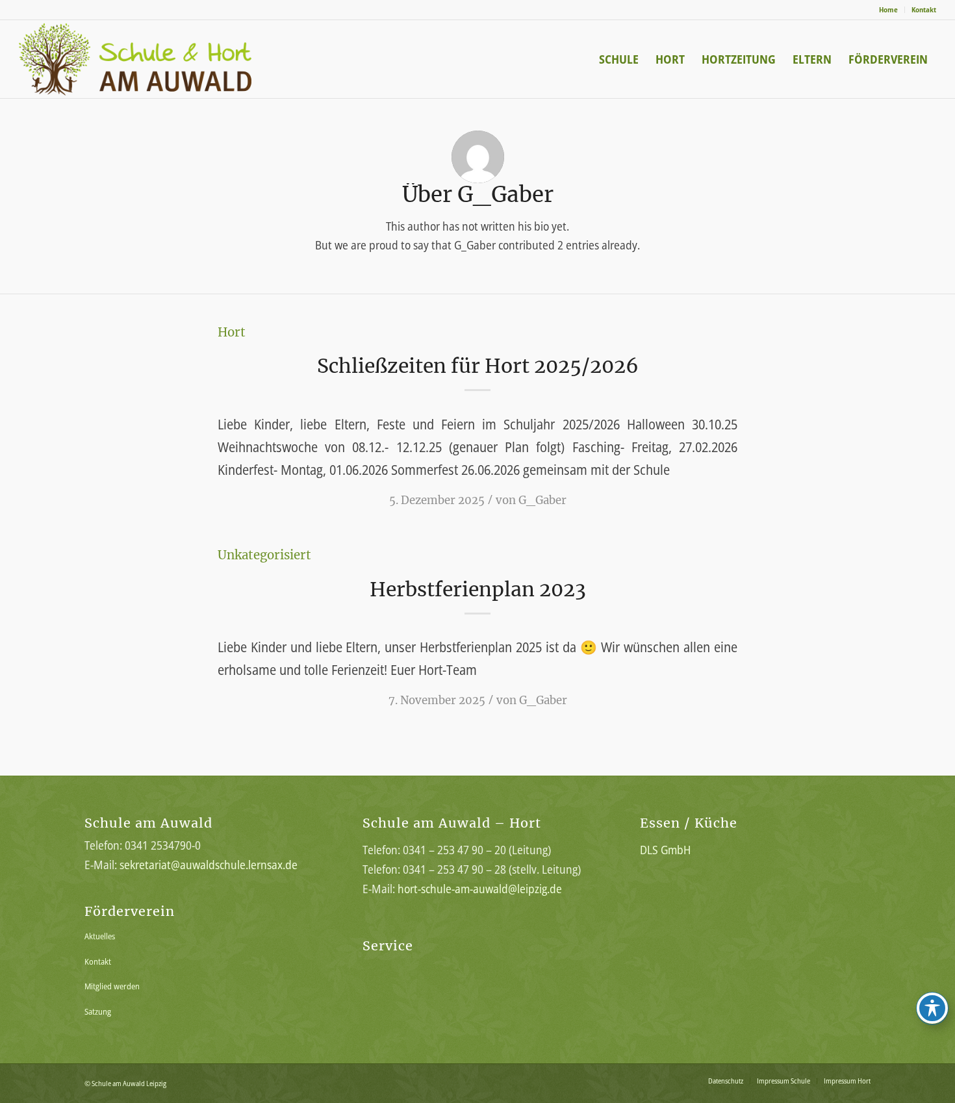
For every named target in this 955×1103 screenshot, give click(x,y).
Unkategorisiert (264, 555)
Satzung (97, 1011)
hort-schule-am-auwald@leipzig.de (480, 888)
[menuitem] (888, 9)
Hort (232, 332)
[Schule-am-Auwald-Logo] (157, 59)
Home (888, 9)
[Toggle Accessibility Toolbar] (932, 1008)
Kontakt (923, 9)
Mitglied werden (112, 986)
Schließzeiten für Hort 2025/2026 (478, 365)
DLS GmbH (665, 849)
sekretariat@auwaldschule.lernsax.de (209, 864)
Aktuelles (99, 936)
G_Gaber (542, 500)
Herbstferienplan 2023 (478, 589)
